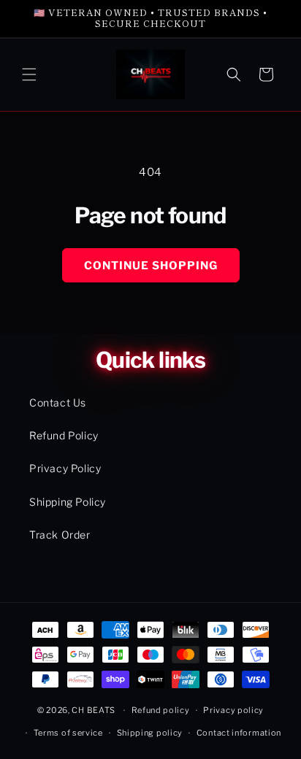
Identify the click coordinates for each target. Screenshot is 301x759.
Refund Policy (64, 435)
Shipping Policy (67, 502)
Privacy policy (233, 710)
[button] (29, 74)
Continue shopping (151, 265)
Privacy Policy (65, 468)
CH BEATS (94, 710)
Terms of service (68, 733)
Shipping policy (150, 733)
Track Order (60, 534)
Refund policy (161, 710)
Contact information (239, 733)
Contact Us (57, 402)
